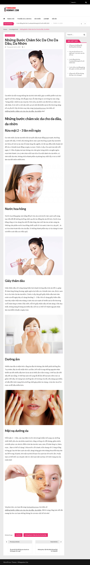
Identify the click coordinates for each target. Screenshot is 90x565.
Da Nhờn (18, 535)
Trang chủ (10, 18)
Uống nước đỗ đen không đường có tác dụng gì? (76, 74)
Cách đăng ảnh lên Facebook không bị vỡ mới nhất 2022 (32, 23)
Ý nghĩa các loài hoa (24, 18)
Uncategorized (9, 35)
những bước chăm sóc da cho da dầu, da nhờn (23, 111)
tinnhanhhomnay (40, 108)
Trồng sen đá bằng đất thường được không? (75, 46)
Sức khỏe (37, 18)
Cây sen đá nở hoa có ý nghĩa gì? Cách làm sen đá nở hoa (76, 53)
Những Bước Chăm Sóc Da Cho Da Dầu (35, 535)
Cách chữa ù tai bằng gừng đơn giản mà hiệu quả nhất (77, 68)
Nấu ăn (54, 18)
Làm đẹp (46, 18)
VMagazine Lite (23, 562)
